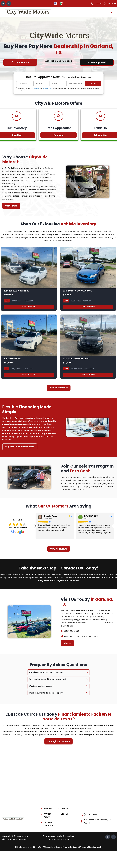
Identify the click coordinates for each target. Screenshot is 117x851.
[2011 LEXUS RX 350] (29, 347)
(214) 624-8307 (95, 622)
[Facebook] (3, 3)
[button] (114, 526)
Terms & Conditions (49, 824)
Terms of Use (47, 88)
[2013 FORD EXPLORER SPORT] (88, 347)
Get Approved (28, 306)
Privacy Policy (34, 88)
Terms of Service (88, 847)
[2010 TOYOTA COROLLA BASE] (88, 279)
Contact (65, 808)
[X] (8, 3)
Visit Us (64, 814)
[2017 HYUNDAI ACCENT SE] (29, 279)
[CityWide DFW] (28, 12)
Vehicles (48, 808)
